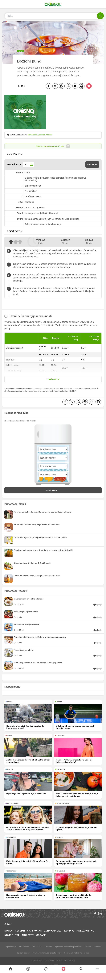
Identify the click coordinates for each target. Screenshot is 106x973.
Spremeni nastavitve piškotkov (68, 947)
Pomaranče (32, 135)
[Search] (10, 969)
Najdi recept (51, 490)
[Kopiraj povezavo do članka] (75, 86)
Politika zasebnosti (93, 947)
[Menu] (97, 969)
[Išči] (100, 15)
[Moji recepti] (63, 969)
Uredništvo (24, 947)
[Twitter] (55, 86)
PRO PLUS (37, 947)
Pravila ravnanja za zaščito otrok (47, 953)
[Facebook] (48, 86)
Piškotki (48, 947)
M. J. (23, 86)
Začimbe (41, 135)
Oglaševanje (10, 947)
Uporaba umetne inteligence (76, 953)
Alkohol (49, 135)
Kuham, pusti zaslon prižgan (50, 146)
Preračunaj (92, 164)
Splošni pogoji (23, 953)
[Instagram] (100, 913)
